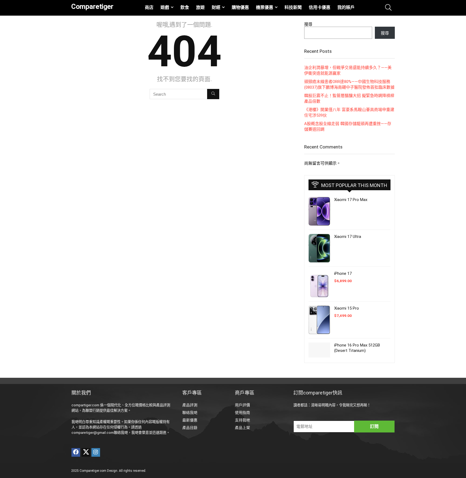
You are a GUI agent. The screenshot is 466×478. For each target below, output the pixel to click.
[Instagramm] (95, 452)
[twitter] (85, 452)
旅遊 (200, 7)
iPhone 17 (343, 273)
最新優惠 (189, 420)
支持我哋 (242, 420)
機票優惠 (264, 7)
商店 (149, 7)
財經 (216, 7)
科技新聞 (293, 7)
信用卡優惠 (319, 7)
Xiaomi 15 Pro (346, 308)
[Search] (213, 94)
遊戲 (164, 7)
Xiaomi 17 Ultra (347, 236)
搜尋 (308, 24)
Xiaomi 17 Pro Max (350, 199)
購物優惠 (240, 7)
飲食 (184, 7)
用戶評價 (242, 405)
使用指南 (242, 412)
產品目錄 (189, 427)
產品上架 (242, 427)
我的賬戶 (346, 7)
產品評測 (189, 405)
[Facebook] (75, 452)
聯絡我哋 (189, 412)
